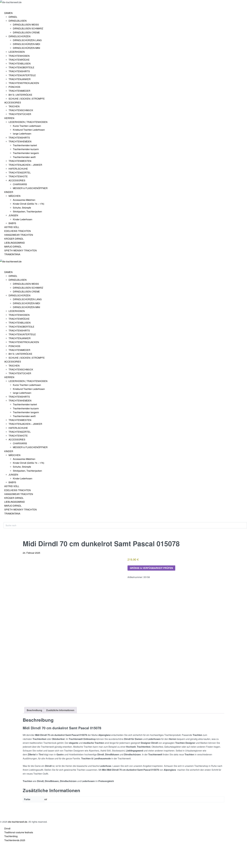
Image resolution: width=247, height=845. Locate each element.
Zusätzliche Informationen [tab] (60, 710)
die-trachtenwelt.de (17, 821)
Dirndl (7, 828)
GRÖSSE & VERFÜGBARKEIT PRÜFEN (151, 568)
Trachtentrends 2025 (14, 840)
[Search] (6, 520)
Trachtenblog (11, 836)
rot (45, 799)
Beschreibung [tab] (34, 710)
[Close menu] (1, 265)
